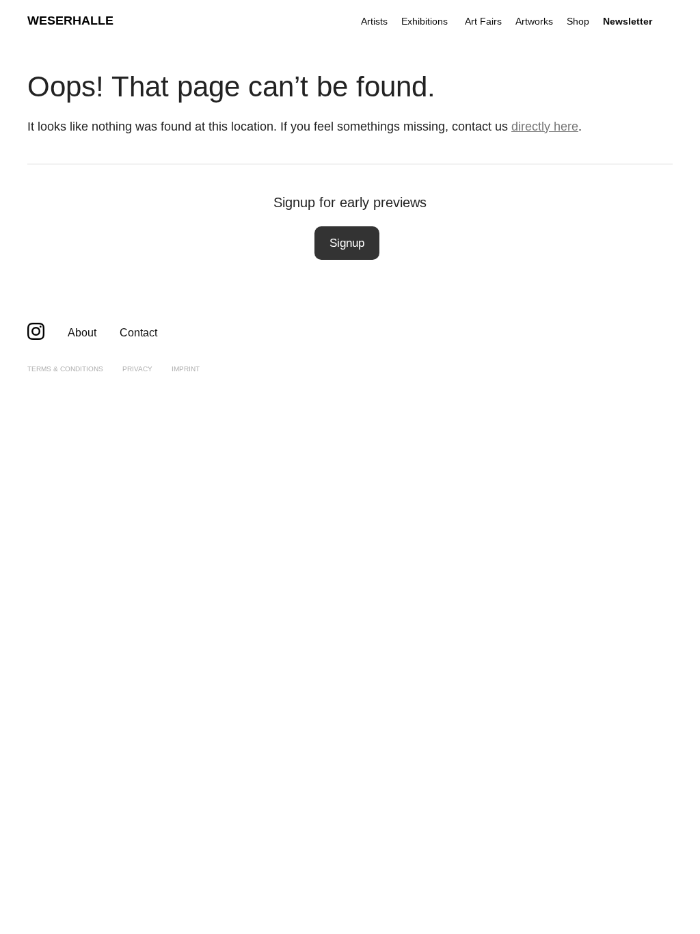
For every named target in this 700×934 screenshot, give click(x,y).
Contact (138, 332)
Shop (578, 21)
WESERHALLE (70, 20)
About (82, 332)
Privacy (137, 369)
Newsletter (627, 21)
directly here (544, 126)
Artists (374, 21)
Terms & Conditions (65, 369)
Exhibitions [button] (424, 21)
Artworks (534, 21)
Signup (346, 243)
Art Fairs (483, 21)
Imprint (186, 369)
